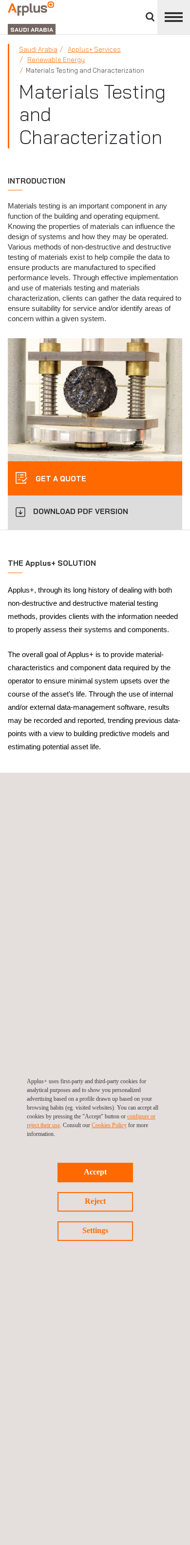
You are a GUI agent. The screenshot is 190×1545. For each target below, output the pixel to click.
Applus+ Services (94, 49)
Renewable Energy (56, 59)
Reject (95, 1201)
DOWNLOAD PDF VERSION (80, 511)
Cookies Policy (109, 1125)
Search (150, 17)
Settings (95, 1230)
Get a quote (60, 478)
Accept (95, 1172)
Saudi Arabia (38, 49)
